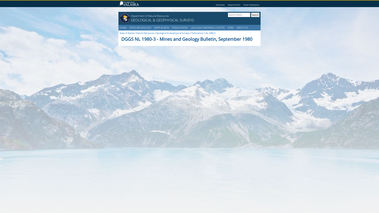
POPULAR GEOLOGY (140, 27)
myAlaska (220, 5)
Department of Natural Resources (150, 16)
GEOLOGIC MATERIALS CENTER (208, 27)
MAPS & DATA (161, 27)
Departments (234, 5)
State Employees (251, 5)
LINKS (231, 27)
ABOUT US (242, 27)
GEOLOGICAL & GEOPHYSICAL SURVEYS (162, 20)
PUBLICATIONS (180, 27)
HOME (123, 27)
